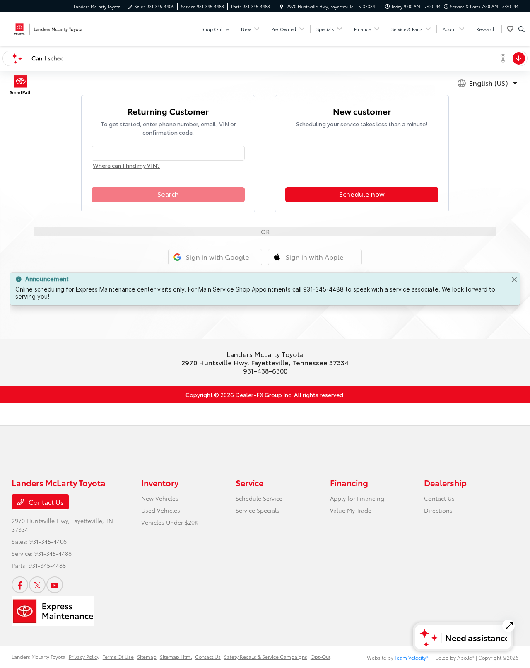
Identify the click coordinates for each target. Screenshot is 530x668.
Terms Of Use (118, 656)
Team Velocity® (412, 657)
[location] (281, 6)
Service (249, 482)
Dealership (445, 482)
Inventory (159, 482)
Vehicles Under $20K (169, 522)
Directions (438, 510)
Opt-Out (320, 656)
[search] (521, 29)
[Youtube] (54, 584)
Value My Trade (350, 510)
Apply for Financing (357, 498)
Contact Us (45, 501)
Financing (349, 482)
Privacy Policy (84, 656)
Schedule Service (259, 498)
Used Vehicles (160, 510)
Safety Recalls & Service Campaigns (265, 656)
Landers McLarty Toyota (38, 656)
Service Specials (257, 510)
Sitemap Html (176, 656)
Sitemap (147, 656)
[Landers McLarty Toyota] (49, 27)
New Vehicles (159, 498)
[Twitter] (37, 584)
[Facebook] (20, 584)
